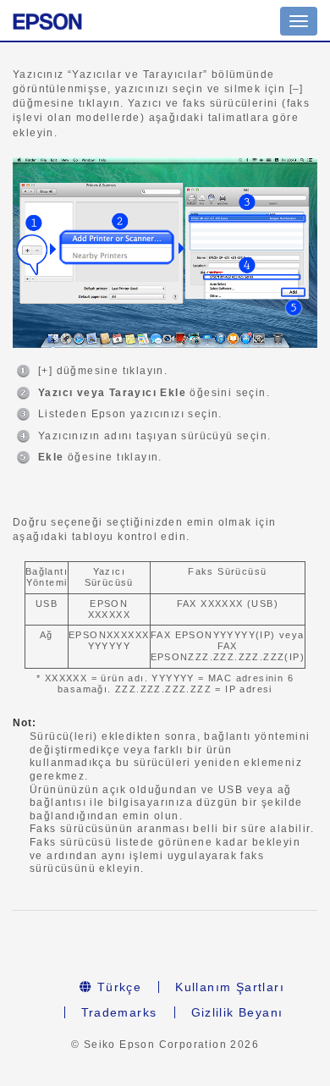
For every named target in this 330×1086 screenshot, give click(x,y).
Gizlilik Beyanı (237, 1012)
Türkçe (116, 987)
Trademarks (119, 1012)
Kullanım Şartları (229, 987)
